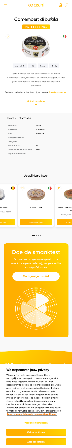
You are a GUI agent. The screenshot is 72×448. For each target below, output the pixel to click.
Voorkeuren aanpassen (36, 422)
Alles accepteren (36, 441)
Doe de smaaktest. (58, 92)
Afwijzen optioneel (36, 432)
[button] (32, 234)
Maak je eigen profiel (36, 276)
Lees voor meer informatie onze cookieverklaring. (31, 414)
